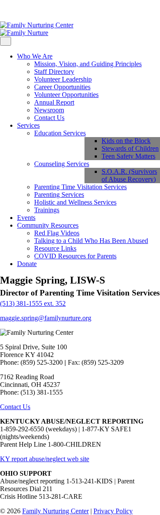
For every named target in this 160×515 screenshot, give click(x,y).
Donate (27, 263)
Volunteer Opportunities (66, 94)
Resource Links (55, 248)
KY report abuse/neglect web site (44, 458)
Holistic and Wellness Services (75, 202)
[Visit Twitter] (16, 10)
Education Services (60, 133)
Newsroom (49, 110)
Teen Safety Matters (128, 156)
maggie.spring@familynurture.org (45, 318)
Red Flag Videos (56, 233)
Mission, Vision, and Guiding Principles (88, 63)
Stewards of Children (130, 148)
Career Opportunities (62, 87)
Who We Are (34, 56)
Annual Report (54, 102)
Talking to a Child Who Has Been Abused (91, 240)
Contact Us (49, 117)
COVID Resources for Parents (75, 256)
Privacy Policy (113, 511)
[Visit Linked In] (23, 10)
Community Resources (48, 225)
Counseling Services (61, 163)
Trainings (46, 210)
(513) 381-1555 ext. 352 (33, 303)
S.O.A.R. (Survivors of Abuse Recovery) (129, 175)
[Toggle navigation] (5, 41)
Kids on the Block (126, 140)
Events (26, 217)
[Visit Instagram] (9, 10)
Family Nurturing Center (55, 511)
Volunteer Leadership (63, 79)
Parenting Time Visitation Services (80, 186)
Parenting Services (59, 194)
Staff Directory (54, 71)
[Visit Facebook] (2, 10)
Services (28, 125)
